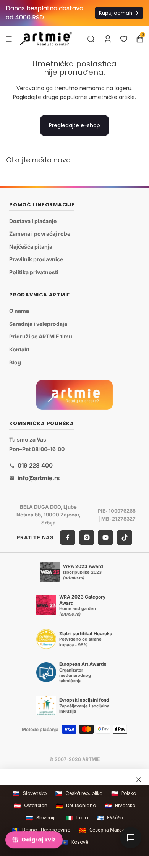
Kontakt (19, 349)
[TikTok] (124, 537)
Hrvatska (120, 806)
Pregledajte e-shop (74, 125)
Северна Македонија (108, 830)
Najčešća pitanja (30, 246)
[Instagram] (86, 537)
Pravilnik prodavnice (36, 259)
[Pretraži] (91, 39)
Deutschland (76, 806)
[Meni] (9, 38)
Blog (15, 362)
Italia (77, 818)
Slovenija (42, 818)
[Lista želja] (123, 39)
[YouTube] (105, 537)
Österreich (30, 806)
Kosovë (74, 842)
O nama (19, 311)
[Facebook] (67, 537)
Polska (123, 794)
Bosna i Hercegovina (41, 830)
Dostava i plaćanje (33, 221)
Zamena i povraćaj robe (39, 234)
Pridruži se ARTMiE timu (40, 336)
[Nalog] (107, 39)
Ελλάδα (110, 818)
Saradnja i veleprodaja (38, 323)
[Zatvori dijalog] (138, 779)
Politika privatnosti (33, 272)
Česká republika (79, 794)
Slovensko (30, 794)
